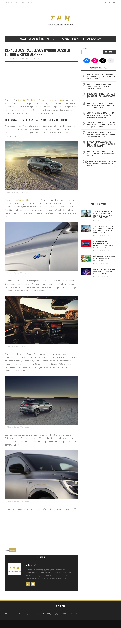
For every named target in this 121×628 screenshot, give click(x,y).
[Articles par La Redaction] (14, 570)
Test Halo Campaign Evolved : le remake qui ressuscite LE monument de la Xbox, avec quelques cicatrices (101, 124)
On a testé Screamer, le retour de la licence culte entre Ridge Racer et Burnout (104, 271)
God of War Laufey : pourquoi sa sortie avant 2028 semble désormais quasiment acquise (101, 153)
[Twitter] (114, 2)
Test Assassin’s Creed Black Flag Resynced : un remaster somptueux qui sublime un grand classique (101, 134)
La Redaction (12, 58)
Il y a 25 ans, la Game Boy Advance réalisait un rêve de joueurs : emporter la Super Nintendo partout (101, 144)
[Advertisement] (41, 81)
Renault (12, 550)
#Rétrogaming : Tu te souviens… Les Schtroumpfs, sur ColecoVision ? (104, 258)
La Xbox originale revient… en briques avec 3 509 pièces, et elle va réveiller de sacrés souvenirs (101, 76)
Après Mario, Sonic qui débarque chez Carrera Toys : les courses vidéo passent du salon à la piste (100, 115)
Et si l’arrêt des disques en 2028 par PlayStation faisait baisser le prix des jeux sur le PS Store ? (100, 105)
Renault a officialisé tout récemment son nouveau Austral (41, 100)
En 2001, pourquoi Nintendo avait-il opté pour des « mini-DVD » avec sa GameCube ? (101, 96)
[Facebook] (105, 2)
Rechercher (86, 48)
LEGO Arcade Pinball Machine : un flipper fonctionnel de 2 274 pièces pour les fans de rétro (101, 163)
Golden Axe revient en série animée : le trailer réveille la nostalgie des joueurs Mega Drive (100, 86)
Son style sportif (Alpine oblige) (18, 200)
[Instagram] (109, 2)
